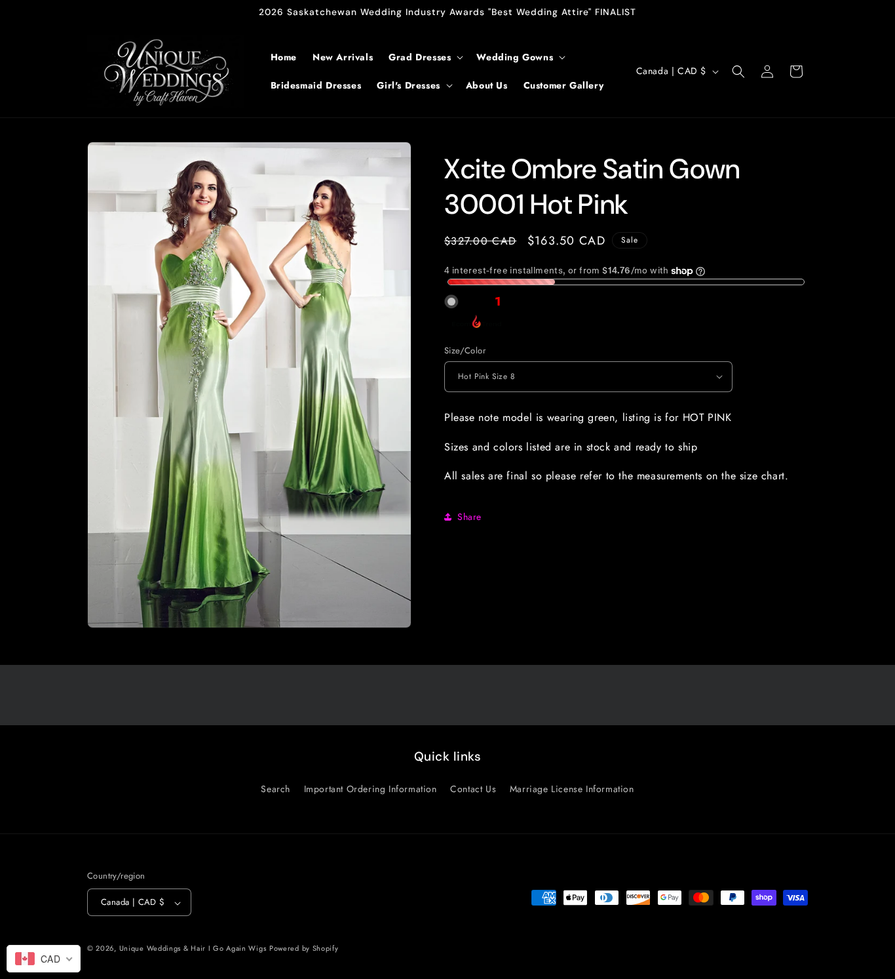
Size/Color (465, 350)
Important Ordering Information (370, 788)
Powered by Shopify (304, 949)
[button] (424, 57)
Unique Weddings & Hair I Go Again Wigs (193, 949)
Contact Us (473, 788)
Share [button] (469, 516)
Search (275, 788)
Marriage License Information (572, 788)
